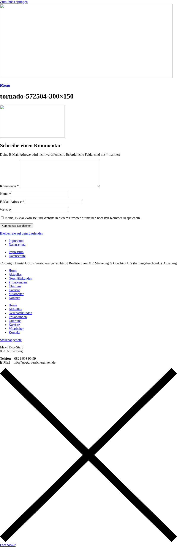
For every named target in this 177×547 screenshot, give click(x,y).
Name (5, 194)
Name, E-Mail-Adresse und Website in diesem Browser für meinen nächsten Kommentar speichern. (73, 218)
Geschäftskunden (20, 278)
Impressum (16, 241)
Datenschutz (17, 244)
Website (5, 210)
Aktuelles (15, 274)
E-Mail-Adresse (12, 202)
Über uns (15, 286)
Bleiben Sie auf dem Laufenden (21, 233)
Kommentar (9, 186)
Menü (5, 85)
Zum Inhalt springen (14, 2)
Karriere (14, 290)
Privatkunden (18, 282)
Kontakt (14, 298)
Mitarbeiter (16, 294)
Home (13, 270)
